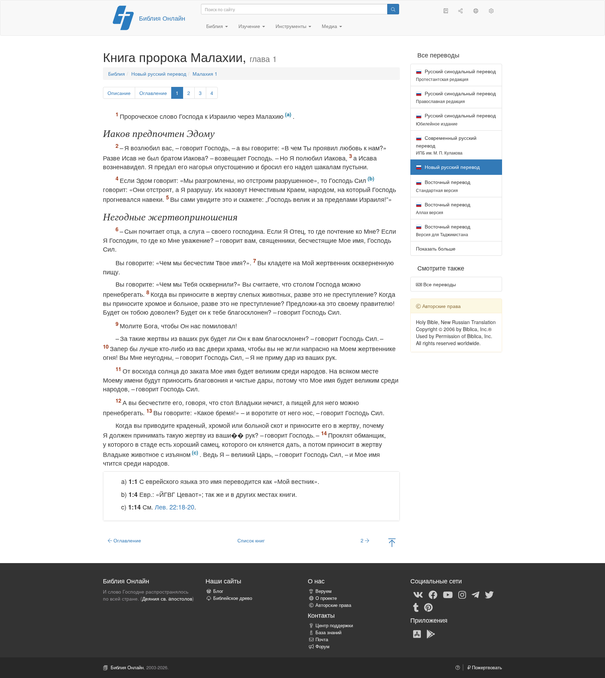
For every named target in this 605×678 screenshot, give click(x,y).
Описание (119, 92)
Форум (322, 646)
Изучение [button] (250, 25)
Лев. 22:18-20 (174, 506)
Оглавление (153, 92)
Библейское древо (232, 598)
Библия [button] (215, 25)
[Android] (430, 633)
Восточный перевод (443, 185)
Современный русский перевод (446, 145)
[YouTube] (448, 594)
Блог (218, 591)
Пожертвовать (486, 667)
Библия (116, 73)
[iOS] (417, 633)
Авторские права (333, 605)
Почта (321, 639)
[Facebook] (433, 594)
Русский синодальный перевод (456, 75)
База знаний (328, 632)
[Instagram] (462, 594)
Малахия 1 (205, 73)
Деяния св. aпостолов (167, 598)
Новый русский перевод (158, 73)
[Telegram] (475, 594)
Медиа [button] (330, 25)
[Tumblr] (416, 607)
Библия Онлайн (162, 18)
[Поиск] (393, 9)
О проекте (326, 598)
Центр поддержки (334, 625)
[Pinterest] (428, 607)
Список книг (251, 540)
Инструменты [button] (292, 25)
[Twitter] (489, 594)
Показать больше (436, 248)
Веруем (323, 591)
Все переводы (439, 284)
